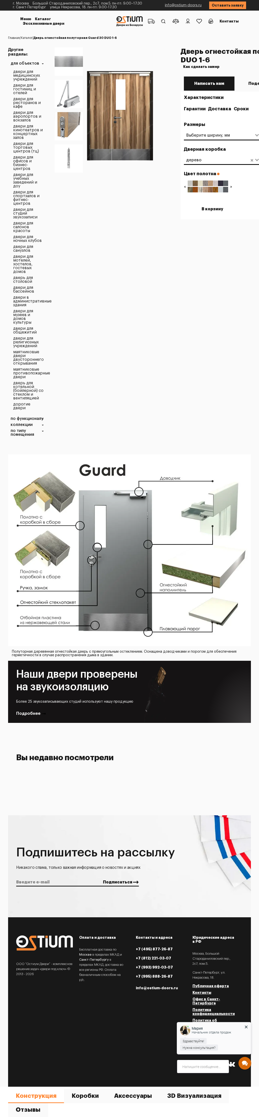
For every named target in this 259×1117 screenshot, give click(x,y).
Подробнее (28, 714)
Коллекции (22, 425)
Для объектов (25, 63)
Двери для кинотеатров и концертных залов (28, 132)
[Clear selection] (252, 160)
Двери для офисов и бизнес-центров (23, 163)
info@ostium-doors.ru (183, 5)
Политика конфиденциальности (213, 1012)
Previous (185, 187)
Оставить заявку (228, 5)
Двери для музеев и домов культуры (23, 316)
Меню (25, 19)
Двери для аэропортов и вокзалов (27, 116)
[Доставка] (151, 21)
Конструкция (36, 1096)
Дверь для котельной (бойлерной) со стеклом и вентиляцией (28, 390)
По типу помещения (22, 433)
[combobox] (219, 135)
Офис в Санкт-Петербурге (206, 1001)
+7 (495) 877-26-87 (154, 949)
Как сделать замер (201, 66)
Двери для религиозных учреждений (26, 342)
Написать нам (209, 84)
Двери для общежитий (25, 330)
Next (231, 187)
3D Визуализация (194, 1096)
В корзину (212, 209)
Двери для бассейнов (23, 289)
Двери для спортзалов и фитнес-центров (26, 198)
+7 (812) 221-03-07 (153, 958)
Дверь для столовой (23, 280)
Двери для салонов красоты (23, 227)
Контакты (229, 21)
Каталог (43, 19)
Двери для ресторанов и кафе (27, 103)
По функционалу (27, 419)
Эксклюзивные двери (43, 23)
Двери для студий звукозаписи (25, 213)
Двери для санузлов (23, 248)
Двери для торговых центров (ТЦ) (26, 147)
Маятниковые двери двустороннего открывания (28, 357)
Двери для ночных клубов (27, 239)
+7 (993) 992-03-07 (154, 967)
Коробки (85, 1096)
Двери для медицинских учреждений (26, 75)
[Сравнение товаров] (176, 21)
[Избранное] (199, 21)
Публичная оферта (210, 986)
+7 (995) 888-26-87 (154, 976)
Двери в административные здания (28, 301)
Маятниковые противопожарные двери (28, 373)
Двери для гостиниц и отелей (24, 89)
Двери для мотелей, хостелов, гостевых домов (23, 264)
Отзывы (28, 1110)
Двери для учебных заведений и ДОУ (25, 180)
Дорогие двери (21, 406)
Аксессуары (133, 1096)
